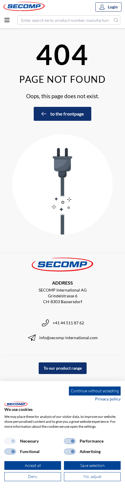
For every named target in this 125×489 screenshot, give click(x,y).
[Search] (116, 20)
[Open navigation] (7, 20)
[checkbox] (10, 441)
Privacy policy (108, 398)
